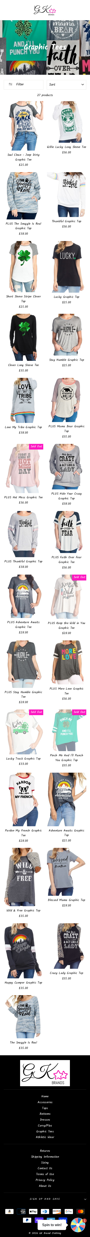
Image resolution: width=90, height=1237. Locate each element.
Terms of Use (45, 1174)
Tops (45, 1108)
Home (44, 1096)
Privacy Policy (45, 1180)
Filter (19, 84)
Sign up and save (45, 1199)
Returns (45, 1151)
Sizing (45, 1162)
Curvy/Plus (45, 1125)
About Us (45, 1186)
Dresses (45, 1119)
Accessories (45, 1102)
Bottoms (45, 1114)
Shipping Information (45, 1156)
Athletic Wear (45, 1137)
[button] (78, 1225)
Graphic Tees (45, 1131)
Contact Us (45, 1168)
